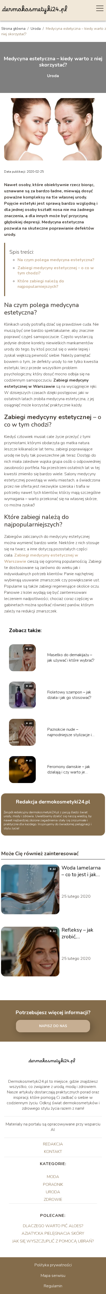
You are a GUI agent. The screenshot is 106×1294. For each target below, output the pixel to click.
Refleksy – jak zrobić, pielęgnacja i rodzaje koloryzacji (77, 933)
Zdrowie (53, 1199)
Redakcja (53, 1144)
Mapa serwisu (53, 1275)
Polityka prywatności (53, 1265)
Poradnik (53, 1184)
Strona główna (13, 28)
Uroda (36, 28)
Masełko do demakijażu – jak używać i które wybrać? (70, 657)
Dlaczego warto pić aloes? (53, 1226)
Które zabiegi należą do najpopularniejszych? (40, 283)
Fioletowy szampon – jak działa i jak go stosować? (69, 695)
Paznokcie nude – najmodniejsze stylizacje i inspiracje (69, 732)
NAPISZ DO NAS (53, 1026)
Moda (53, 1177)
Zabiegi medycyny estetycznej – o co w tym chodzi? (55, 270)
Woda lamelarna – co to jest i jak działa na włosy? (81, 871)
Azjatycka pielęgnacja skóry (53, 1233)
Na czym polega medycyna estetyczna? (55, 260)
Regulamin (53, 1286)
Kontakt (53, 1151)
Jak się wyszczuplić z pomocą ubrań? (53, 1241)
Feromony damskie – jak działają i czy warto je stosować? (68, 769)
